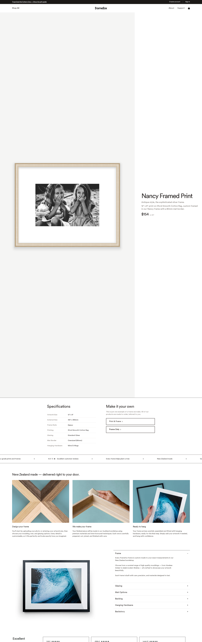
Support (181, 8)
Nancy (70, 425)
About (171, 8)
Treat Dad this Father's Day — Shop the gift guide (29, 2)
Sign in (187, 2)
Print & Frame (115, 422)
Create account (174, 2)
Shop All (15, 8)
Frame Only (114, 430)
